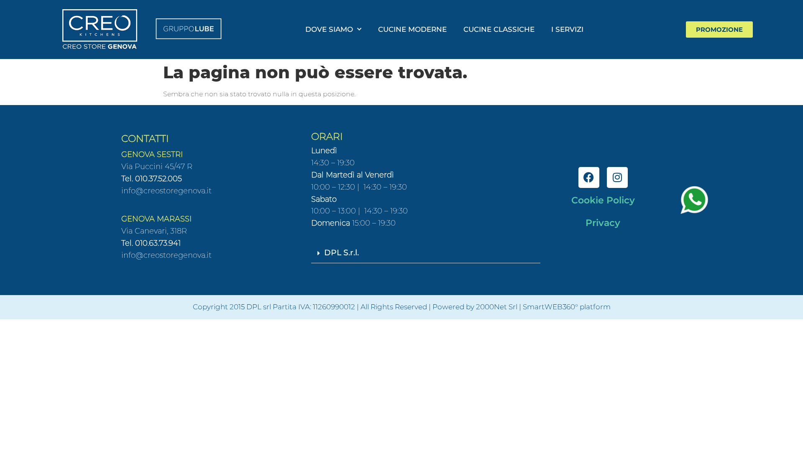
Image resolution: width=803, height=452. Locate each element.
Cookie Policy (603, 200)
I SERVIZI (567, 29)
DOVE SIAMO (329, 29)
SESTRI (169, 154)
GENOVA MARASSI (156, 218)
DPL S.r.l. (341, 252)
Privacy (603, 223)
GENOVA (138, 154)
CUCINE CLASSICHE (498, 29)
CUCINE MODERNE (412, 29)
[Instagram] (617, 177)
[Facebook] (588, 177)
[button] (425, 253)
